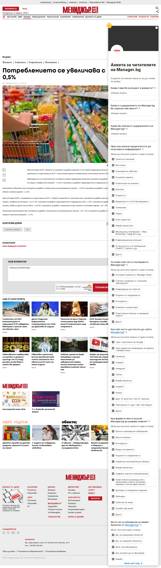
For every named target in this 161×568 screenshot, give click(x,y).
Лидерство (52, 506)
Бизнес (27, 17)
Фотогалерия (74, 500)
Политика (31, 490)
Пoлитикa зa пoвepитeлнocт (30, 551)
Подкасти (144, 17)
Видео (91, 493)
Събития (154, 17)
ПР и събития (74, 493)
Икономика (52, 499)
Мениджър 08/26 (114, 2)
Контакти (29, 539)
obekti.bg (72, 2)
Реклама (71, 490)
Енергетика (53, 496)
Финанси (51, 490)
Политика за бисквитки (56, 551)
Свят (20, 17)
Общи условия (9, 551)
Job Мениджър (54, 512)
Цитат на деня (74, 512)
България (11, 17)
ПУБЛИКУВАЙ (103, 288)
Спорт (91, 490)
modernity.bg (45, 2)
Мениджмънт (39, 17)
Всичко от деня (93, 17)
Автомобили (95, 487)
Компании (52, 493)
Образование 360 (96, 2)
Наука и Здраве (76, 517)
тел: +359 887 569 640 (33, 545)
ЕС (28, 506)
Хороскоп (72, 506)
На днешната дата (76, 509)
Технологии (53, 17)
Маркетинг (65, 17)
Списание (132, 17)
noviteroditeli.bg (59, 2)
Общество (32, 493)
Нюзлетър (95, 498)
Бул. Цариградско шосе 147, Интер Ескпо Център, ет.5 (47, 542)
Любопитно (78, 17)
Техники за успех (55, 509)
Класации (72, 503)
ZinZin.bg (83, 2)
